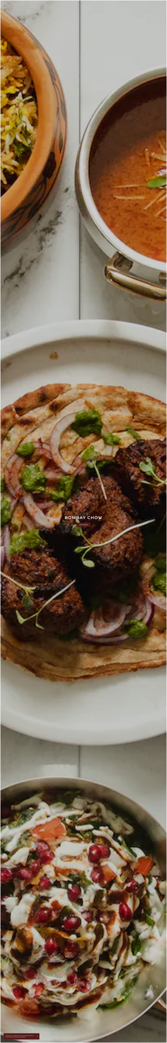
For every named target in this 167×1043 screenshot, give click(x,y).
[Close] (37, 1036)
